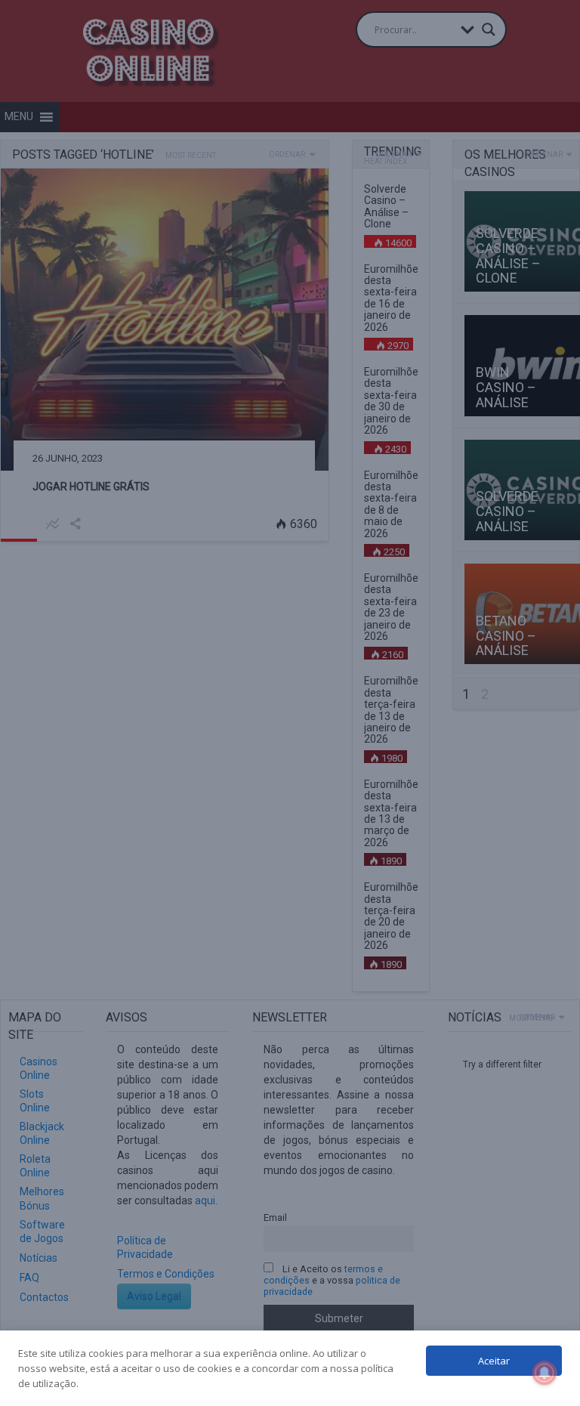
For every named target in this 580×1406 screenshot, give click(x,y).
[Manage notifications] (544, 1373)
